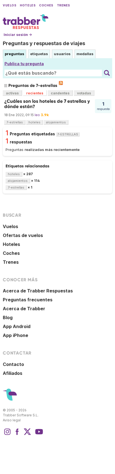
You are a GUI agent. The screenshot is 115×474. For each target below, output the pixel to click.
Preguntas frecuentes (27, 299)
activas (12, 93)
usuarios (62, 54)
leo (37, 115)
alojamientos (56, 122)
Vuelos (9, 5)
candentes (60, 93)
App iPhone (15, 335)
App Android (16, 326)
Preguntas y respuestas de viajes (44, 43)
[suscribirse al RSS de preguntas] (61, 83)
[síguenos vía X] (27, 434)
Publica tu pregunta (24, 63)
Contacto (13, 364)
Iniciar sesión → (18, 35)
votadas (84, 93)
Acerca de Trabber (24, 308)
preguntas (14, 54)
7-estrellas (14, 122)
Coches (46, 5)
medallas (85, 54)
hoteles (34, 122)
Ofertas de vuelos (23, 235)
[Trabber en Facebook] (17, 434)
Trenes (63, 5)
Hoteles (27, 5)
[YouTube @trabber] (38, 434)
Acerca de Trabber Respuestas (38, 291)
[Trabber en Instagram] (7, 434)
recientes (34, 93)
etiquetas (39, 54)
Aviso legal (12, 420)
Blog (8, 317)
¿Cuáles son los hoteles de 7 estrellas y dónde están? (47, 103)
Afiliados (12, 373)
